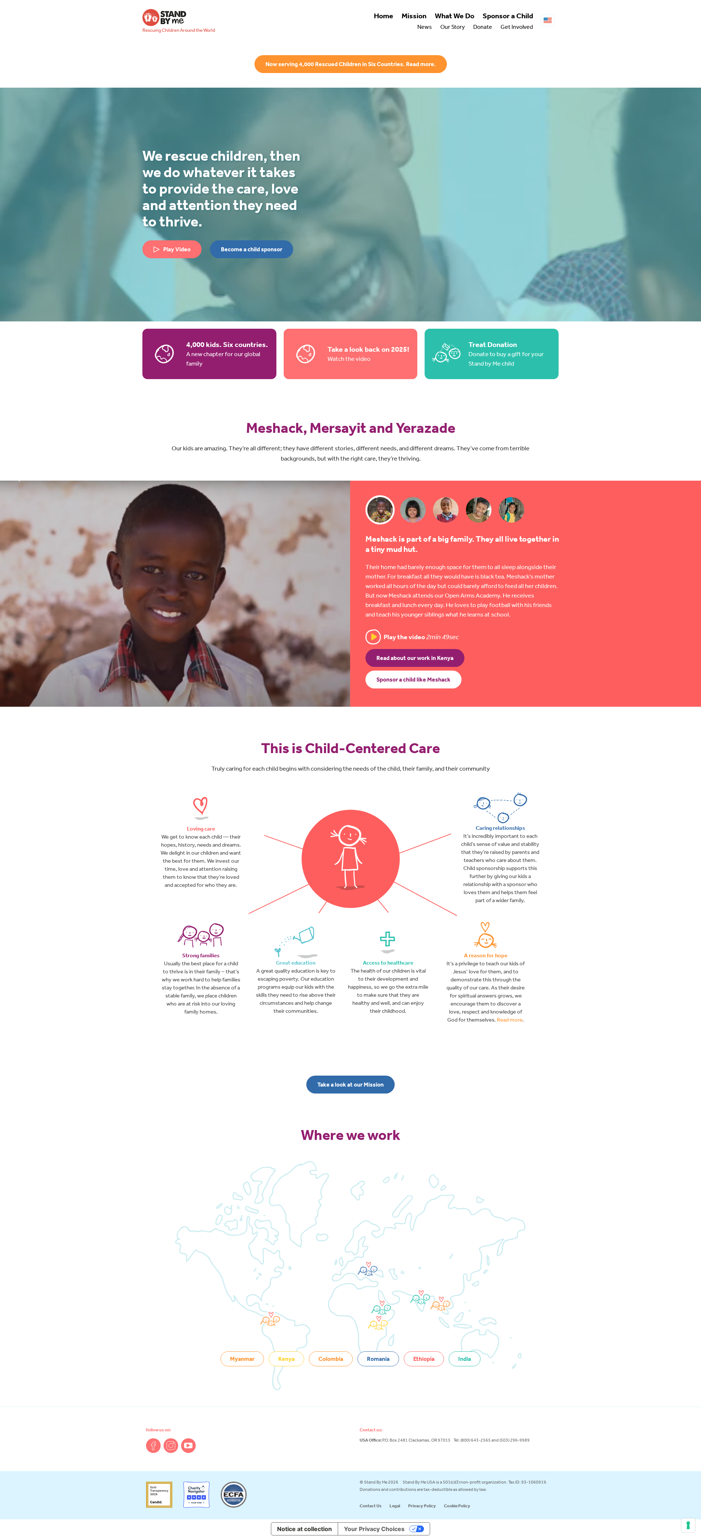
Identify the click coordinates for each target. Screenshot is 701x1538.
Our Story (452, 26)
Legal (395, 1505)
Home (383, 15)
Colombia (330, 1358)
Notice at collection (304, 1529)
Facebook (153, 1445)
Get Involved (517, 26)
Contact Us (371, 1505)
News (424, 26)
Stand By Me (164, 17)
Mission (414, 15)
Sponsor (508, 15)
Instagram (171, 1445)
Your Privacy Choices (374, 1529)
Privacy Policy (422, 1505)
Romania (378, 1358)
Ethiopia (423, 1358)
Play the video (421, 637)
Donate (482, 26)
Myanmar (242, 1358)
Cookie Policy (457, 1505)
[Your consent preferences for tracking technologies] (688, 1525)
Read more (509, 1019)
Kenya (286, 1358)
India (464, 1358)
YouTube (188, 1445)
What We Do (454, 15)
